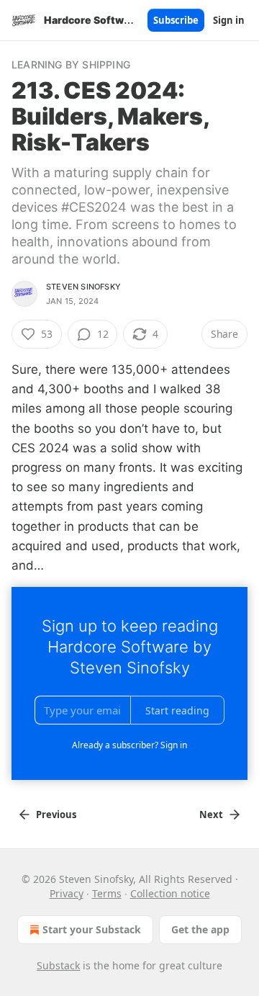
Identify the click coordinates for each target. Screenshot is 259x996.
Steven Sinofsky (83, 287)
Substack (58, 965)
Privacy (66, 893)
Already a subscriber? (129, 745)
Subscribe (176, 20)
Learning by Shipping (71, 64)
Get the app (200, 929)
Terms (107, 893)
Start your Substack (91, 929)
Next (211, 814)
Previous (56, 814)
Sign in (229, 20)
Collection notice (170, 893)
